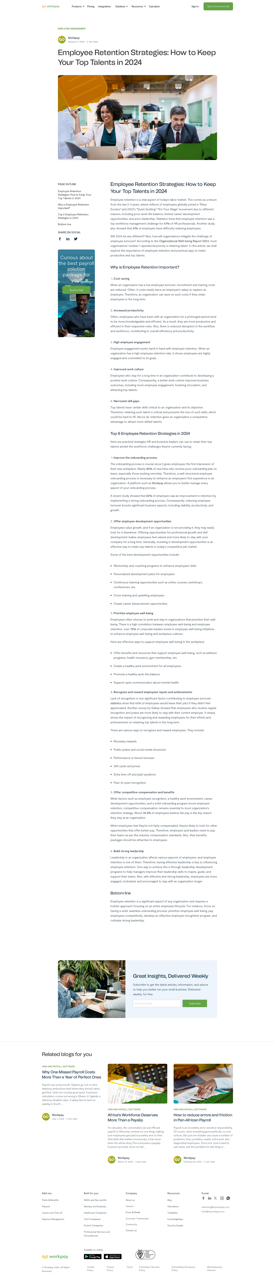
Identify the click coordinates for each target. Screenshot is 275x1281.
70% (133, 629)
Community (131, 1224)
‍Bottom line (65, 224)
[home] (51, 6)
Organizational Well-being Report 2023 (184, 241)
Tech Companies (92, 1219)
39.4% (147, 813)
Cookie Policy (90, 1268)
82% (149, 495)
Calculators (173, 1206)
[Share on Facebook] (60, 239)
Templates (172, 1212)
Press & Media (133, 1212)
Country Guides (175, 1225)
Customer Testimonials (137, 1218)
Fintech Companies (93, 1225)
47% (166, 223)
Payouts (46, 1206)
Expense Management (53, 1219)
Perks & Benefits (50, 1200)
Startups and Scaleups (95, 1206)
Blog (169, 1200)
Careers (130, 1206)
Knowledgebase (175, 1219)
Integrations (104, 6)
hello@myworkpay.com (212, 1211)
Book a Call (76, 290)
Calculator (154, 6)
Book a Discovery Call (218, 6)
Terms (130, 1267)
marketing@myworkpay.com (215, 1207)
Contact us (131, 1230)
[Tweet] (76, 239)
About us (130, 1200)
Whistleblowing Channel (214, 1268)
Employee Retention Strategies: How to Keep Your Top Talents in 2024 (74, 195)
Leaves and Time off (52, 1212)
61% (135, 228)
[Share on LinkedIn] (68, 239)
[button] (77, 6)
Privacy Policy (110, 1268)
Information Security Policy (149, 1268)
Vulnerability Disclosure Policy (183, 1268)
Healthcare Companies (95, 1212)
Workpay (157, 483)
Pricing (90, 6)
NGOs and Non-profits (95, 1200)
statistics (115, 703)
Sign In (194, 6)
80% (149, 468)
